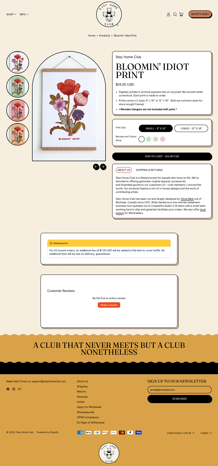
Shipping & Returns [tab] (149, 170)
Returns (81, 391)
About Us (82, 381)
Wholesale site (85, 412)
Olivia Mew (187, 198)
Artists (80, 401)
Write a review (109, 305)
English (204, 433)
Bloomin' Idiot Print (125, 35)
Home (91, 35)
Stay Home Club (128, 57)
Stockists (82, 396)
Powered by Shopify (47, 432)
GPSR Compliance (88, 417)
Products (104, 35)
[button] (175, 14)
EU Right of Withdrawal (91, 422)
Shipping (82, 386)
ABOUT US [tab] (123, 170)
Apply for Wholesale (89, 407)
